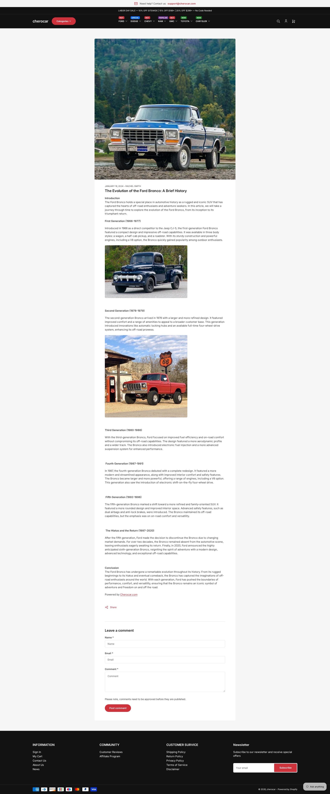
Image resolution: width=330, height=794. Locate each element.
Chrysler (201, 21)
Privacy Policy (175, 760)
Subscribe (285, 767)
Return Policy (174, 756)
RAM (162, 21)
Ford (121, 21)
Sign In (37, 752)
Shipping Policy (175, 752)
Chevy (148, 21)
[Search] (278, 21)
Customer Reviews (111, 752)
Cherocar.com (129, 594)
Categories (62, 21)
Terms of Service (177, 765)
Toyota (185, 21)
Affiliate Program (110, 756)
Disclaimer (172, 769)
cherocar (271, 789)
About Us (38, 765)
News (36, 769)
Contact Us (39, 760)
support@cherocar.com (182, 3)
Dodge (135, 21)
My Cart (37, 756)
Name (109, 637)
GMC (171, 21)
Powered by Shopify (287, 789)
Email (109, 653)
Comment (111, 669)
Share (113, 607)
